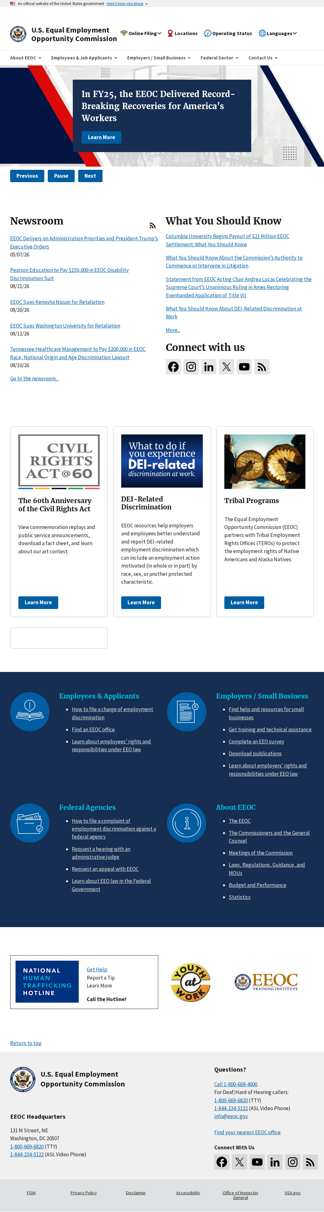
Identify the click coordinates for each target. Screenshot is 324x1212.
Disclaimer (136, 1193)
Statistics (240, 897)
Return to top (25, 1043)
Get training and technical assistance (270, 729)
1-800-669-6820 (27, 1146)
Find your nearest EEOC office (247, 1132)
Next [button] (90, 175)
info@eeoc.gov (231, 1116)
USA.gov (293, 1193)
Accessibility (188, 1193)
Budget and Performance (257, 885)
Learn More (101, 137)
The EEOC (240, 820)
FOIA (31, 1193)
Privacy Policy (84, 1193)
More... (173, 330)
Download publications (255, 753)
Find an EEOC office (93, 729)
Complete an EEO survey (256, 741)
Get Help (97, 969)
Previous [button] (27, 175)
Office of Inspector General (241, 1195)
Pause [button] (61, 175)
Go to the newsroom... (34, 378)
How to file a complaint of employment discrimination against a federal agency (114, 828)
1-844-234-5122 (27, 1154)
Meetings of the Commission (261, 852)
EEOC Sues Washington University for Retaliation (65, 325)
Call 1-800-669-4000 (235, 1084)
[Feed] (152, 228)
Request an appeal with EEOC (105, 868)
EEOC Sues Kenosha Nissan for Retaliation (57, 301)
